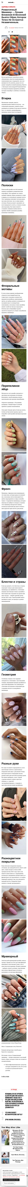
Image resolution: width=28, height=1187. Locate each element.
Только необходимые (9, 1183)
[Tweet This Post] (12, 31)
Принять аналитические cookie (11, 1179)
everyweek (12, 27)
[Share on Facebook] (9, 31)
